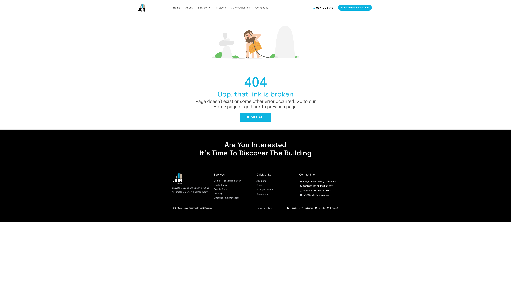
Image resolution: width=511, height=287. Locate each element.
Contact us (261, 7)
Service (202, 7)
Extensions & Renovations (226, 197)
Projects (221, 7)
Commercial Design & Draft (227, 180)
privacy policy (264, 208)
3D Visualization (240, 7)
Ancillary (218, 193)
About (189, 7)
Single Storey (220, 185)
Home (176, 7)
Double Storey (221, 189)
